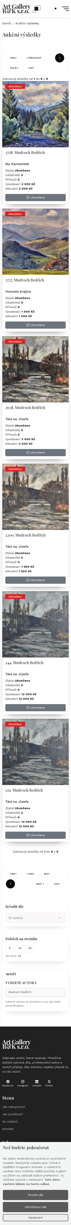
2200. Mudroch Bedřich (25, 535)
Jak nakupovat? (13, 1107)
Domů (6, 23)
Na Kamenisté (17, 164)
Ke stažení (9, 1121)
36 (30, 948)
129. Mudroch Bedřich (24, 790)
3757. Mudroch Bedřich (24, 279)
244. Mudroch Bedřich (24, 662)
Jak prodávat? (12, 1114)
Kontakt (8, 1129)
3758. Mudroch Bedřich (25, 152)
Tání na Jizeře (17, 419)
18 (19, 948)
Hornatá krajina (18, 291)
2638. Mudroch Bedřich (25, 407)
